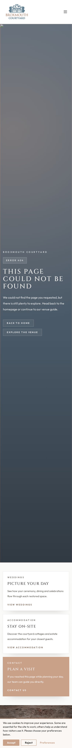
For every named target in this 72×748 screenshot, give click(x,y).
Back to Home (18, 323)
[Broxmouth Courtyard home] (16, 11)
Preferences (47, 742)
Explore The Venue (22, 332)
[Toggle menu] (65, 11)
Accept (11, 742)
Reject (28, 742)
